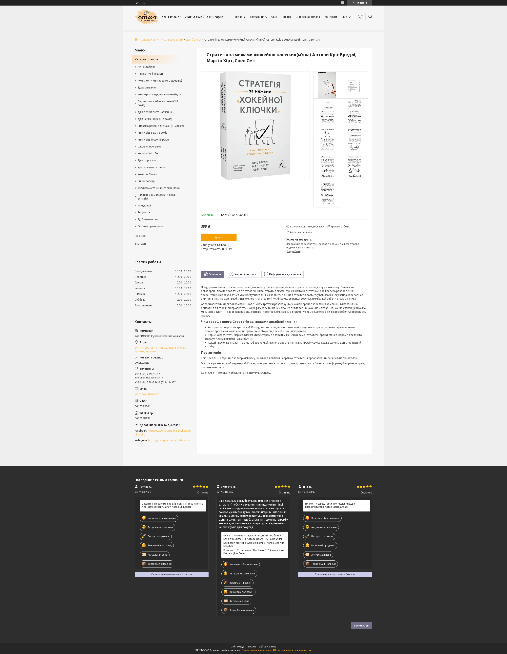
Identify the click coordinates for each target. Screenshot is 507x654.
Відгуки (140, 243)
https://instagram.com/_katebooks (169, 440)
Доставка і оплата (308, 16)
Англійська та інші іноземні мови (159, 188)
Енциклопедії (146, 181)
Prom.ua (271, 646)
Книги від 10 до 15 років (153, 139)
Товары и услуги (150, 39)
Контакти (331, 16)
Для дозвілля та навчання (155, 112)
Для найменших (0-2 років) (155, 119)
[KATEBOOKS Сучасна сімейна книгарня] (146, 17)
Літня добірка (146, 66)
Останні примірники (151, 226)
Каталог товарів (146, 59)
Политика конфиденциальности (293, 650)
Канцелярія (145, 205)
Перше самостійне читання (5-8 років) (158, 103)
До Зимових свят (149, 219)
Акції (274, 16)
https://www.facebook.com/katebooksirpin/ (163, 432)
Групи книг (257, 16)
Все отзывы (361, 625)
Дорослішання (147, 87)
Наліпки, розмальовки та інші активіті (156, 196)
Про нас (287, 16)
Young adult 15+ (148, 153)
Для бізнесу (193, 39)
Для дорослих (173, 39)
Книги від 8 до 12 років (152, 132)
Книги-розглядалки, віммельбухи (159, 94)
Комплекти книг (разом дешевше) (160, 80)
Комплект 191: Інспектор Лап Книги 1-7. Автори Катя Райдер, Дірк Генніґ (254, 552)
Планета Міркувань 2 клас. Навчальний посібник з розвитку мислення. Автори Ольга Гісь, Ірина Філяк (252, 537)
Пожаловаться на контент (257, 650)
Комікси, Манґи (147, 174)
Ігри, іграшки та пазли (152, 167)
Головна (240, 16)
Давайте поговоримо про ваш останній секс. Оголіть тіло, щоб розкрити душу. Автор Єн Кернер (172, 505)
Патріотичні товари (150, 73)
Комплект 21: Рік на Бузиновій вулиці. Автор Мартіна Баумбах (253, 544)
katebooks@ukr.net (147, 394)
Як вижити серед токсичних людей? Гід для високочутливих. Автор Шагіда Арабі (330, 505)
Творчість (144, 212)
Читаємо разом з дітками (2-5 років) (161, 125)
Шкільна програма (149, 146)
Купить (218, 237)
